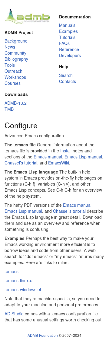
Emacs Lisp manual (83, 157)
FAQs (64, 43)
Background (16, 41)
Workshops (15, 77)
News (10, 47)
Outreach (13, 71)
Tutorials (67, 37)
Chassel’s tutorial (21, 163)
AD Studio (14, 314)
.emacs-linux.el (19, 280)
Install (65, 151)
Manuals (67, 25)
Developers (70, 55)
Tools (10, 65)
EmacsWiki (58, 163)
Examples (68, 31)
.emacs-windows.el (23, 289)
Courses (13, 83)
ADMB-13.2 (16, 103)
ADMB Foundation (43, 335)
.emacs (11, 271)
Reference (69, 49)
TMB (9, 109)
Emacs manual (48, 157)
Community (15, 53)
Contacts (67, 81)
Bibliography (16, 59)
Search (66, 75)
